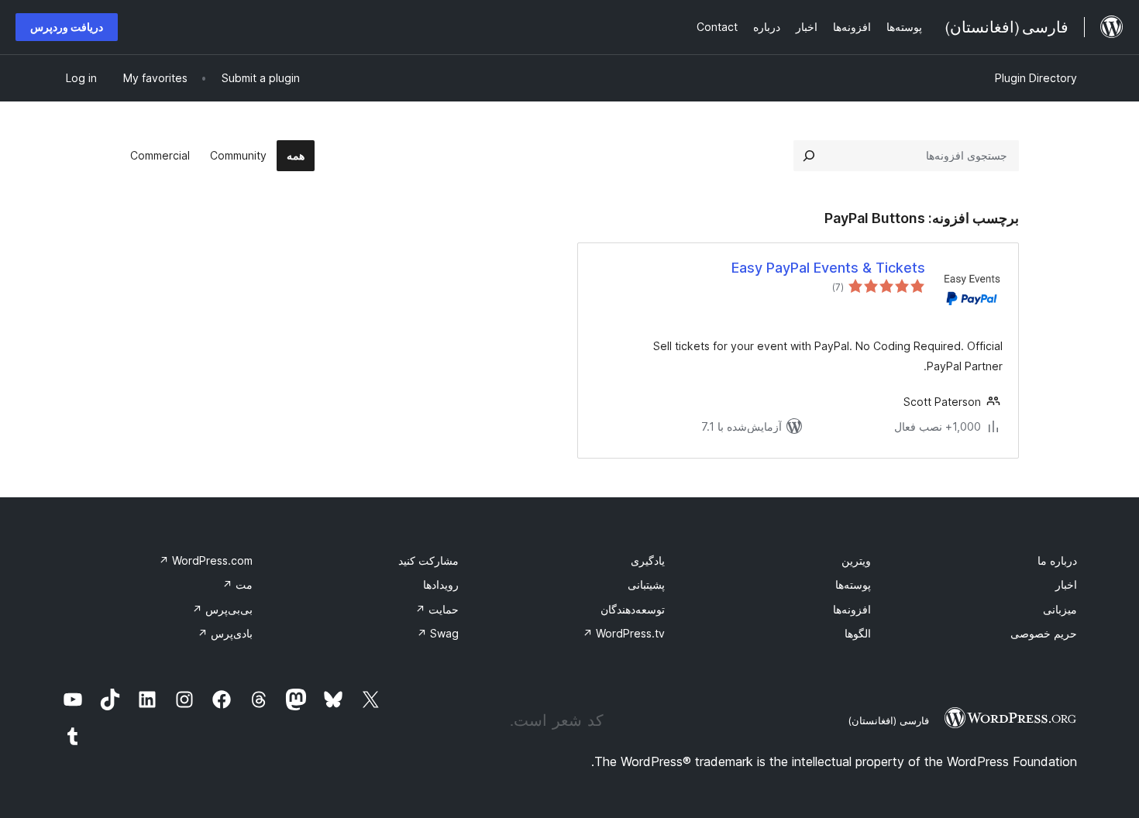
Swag (438, 633)
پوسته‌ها (853, 584)
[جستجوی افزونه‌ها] (808, 155)
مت (237, 584)
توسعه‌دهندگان (632, 609)
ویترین (856, 560)
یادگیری (648, 560)
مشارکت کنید (428, 560)
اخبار (1066, 584)
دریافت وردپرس (66, 26)
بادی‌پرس (225, 633)
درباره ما (1057, 560)
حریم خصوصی (1043, 633)
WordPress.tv (624, 633)
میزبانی (1060, 609)
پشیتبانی (646, 584)
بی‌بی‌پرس (222, 609)
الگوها (858, 633)
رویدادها (441, 584)
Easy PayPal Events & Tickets (828, 267)
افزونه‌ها (852, 609)
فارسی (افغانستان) (888, 720)
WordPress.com (206, 560)
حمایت (437, 609)
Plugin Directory (1036, 77)
